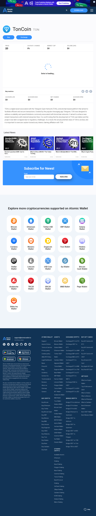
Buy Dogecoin (46, 427)
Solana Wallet (58, 347)
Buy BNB (44, 421)
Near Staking (58, 470)
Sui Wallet (57, 439)
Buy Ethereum (46, 405)
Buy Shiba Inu (46, 434)
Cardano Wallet (58, 360)
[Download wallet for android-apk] (9, 359)
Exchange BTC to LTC (72, 372)
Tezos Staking (58, 477)
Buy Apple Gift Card (87, 366)
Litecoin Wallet (58, 382)
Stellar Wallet (58, 413)
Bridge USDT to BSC (72, 431)
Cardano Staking (59, 492)
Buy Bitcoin (45, 402)
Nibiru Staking (58, 502)
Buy (8, 37)
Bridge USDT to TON (72, 440)
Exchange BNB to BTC (72, 357)
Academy (44, 372)
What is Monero (86, 396)
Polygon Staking (59, 467)
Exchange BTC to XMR (73, 350)
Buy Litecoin (45, 424)
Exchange (24, 37)
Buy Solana (45, 440)
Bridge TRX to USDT (72, 446)
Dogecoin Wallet (59, 369)
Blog (43, 369)
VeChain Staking (59, 486)
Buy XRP (44, 415)
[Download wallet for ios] (24, 352)
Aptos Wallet (58, 423)
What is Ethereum (86, 399)
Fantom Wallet (58, 379)
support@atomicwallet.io (22, 338)
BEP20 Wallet (58, 420)
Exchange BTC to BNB (72, 366)
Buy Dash (44, 449)
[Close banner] (94, 2)
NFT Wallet (57, 391)
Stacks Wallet (58, 442)
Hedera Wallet (58, 404)
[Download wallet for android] (9, 352)
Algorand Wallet (59, 363)
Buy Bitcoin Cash (47, 412)
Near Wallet (57, 372)
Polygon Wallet (58, 385)
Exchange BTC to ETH (72, 341)
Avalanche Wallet (59, 395)
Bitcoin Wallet (58, 341)
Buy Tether (45, 408)
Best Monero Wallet (87, 415)
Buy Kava (44, 443)
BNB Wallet (57, 398)
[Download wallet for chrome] (24, 359)
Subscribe (64, 177)
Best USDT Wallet (86, 412)
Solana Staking (58, 499)
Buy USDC (45, 431)
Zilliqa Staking (58, 489)
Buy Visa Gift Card (86, 369)
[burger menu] (91, 10)
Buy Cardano (45, 446)
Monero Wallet (58, 344)
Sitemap (44, 388)
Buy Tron (44, 437)
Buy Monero (45, 418)
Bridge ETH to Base (72, 405)
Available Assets (59, 454)
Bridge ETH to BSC (71, 408)
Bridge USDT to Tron (72, 443)
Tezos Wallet (58, 388)
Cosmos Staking (59, 473)
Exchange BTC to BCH (72, 388)
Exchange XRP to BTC (72, 353)
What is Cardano (86, 402)
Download (78, 10)
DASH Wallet (58, 432)
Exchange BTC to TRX (72, 369)
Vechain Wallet (58, 426)
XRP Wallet (57, 376)
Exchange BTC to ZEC (72, 391)
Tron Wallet (57, 401)
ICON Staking (58, 496)
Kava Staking (58, 464)
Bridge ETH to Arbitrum (73, 402)
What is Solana (85, 393)
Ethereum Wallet (59, 350)
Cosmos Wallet (58, 436)
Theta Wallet (58, 366)
